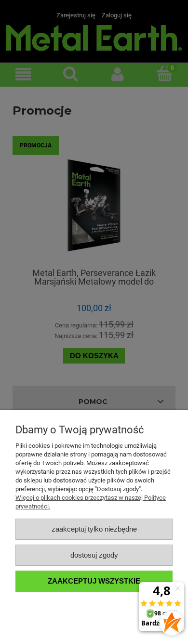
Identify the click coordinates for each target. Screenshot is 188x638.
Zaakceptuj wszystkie (94, 581)
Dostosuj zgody (94, 555)
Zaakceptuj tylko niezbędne (94, 529)
